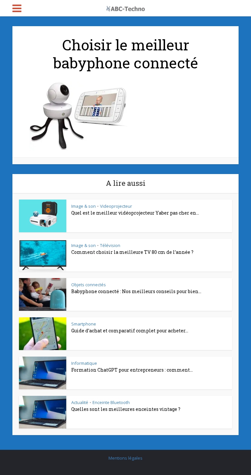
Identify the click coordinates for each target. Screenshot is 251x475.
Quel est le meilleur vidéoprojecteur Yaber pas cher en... (135, 213)
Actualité (79, 402)
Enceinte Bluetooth (111, 402)
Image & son (83, 206)
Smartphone (83, 324)
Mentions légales (125, 458)
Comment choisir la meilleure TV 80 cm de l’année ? (132, 252)
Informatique (84, 363)
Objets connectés (88, 285)
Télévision (110, 245)
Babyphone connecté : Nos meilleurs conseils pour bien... (136, 291)
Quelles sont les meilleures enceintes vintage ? (125, 409)
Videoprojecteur (116, 206)
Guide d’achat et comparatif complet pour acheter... (129, 330)
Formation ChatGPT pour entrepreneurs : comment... (132, 370)
